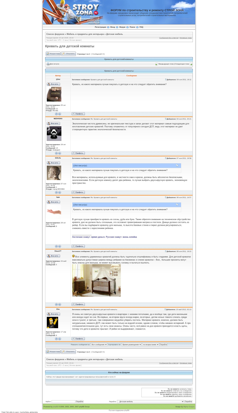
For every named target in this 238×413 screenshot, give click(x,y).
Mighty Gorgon (188, 406)
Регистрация (100, 27)
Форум (122, 27)
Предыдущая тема (166, 64)
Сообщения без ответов (168, 38)
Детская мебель (114, 34)
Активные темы (186, 38)
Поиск (132, 27)
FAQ (141, 27)
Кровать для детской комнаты (69, 46)
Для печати (54, 64)
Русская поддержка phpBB (119, 410)
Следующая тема (182, 64)
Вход (112, 27)
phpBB (55, 406)
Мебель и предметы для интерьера (85, 34)
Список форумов (55, 34)
